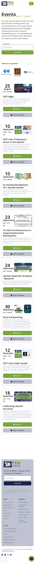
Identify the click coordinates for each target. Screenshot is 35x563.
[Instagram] (8, 555)
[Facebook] (5, 555)
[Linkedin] (2, 555)
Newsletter (6, 44)
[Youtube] (11, 555)
